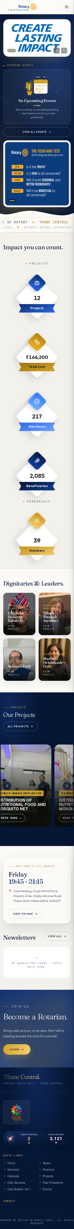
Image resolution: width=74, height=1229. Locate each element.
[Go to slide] (11, 50)
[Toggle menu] (66, 7)
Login (17, 1049)
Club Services (16, 1182)
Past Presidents (53, 1182)
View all (57, 936)
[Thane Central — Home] (20, 6)
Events (47, 1189)
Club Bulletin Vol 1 (19, 1189)
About (46, 1163)
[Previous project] (7, 785)
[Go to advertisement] (12, 200)
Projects (48, 1176)
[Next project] (67, 785)
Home (11, 1163)
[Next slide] (64, 51)
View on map (25, 913)
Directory (13, 1169)
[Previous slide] (57, 51)
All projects (20, 726)
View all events (37, 131)
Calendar (13, 1176)
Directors (48, 1169)
